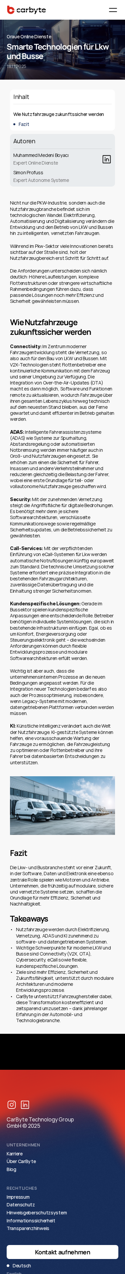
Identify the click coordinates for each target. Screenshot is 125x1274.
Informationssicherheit (31, 1220)
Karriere (15, 1153)
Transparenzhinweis (28, 1228)
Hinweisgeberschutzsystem (37, 1212)
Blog (11, 1169)
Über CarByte (21, 1161)
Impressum (18, 1197)
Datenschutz (21, 1204)
